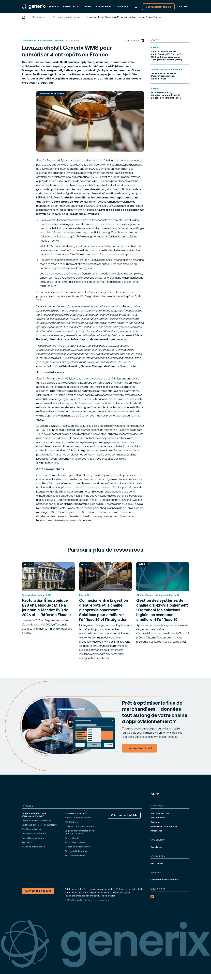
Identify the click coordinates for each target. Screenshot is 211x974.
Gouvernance (158, 817)
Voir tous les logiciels (124, 815)
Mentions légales (122, 892)
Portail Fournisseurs (75, 842)
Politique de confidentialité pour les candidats (88, 892)
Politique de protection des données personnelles (89, 889)
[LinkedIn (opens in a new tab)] (142, 40)
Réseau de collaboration (77, 846)
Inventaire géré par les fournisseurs (40, 824)
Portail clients (72, 838)
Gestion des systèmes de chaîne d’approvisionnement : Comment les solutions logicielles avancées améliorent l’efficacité (162, 610)
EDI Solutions (71, 822)
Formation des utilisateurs (164, 879)
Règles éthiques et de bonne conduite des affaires (90, 895)
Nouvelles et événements (164, 826)
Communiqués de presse (66, 17)
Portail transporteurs (33, 838)
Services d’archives (75, 855)
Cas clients (156, 847)
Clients (87, 6)
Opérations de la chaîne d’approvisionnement (34, 814)
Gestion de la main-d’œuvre (36, 820)
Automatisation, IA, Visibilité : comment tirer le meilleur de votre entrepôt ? (166, 95)
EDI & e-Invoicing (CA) (76, 813)
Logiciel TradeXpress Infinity (79, 826)
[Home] (23, 17)
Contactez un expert (158, 6)
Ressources (38, 17)
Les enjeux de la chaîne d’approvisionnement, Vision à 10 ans (163, 76)
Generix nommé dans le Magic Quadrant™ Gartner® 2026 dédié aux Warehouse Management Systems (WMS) (166, 55)
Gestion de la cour (31, 829)
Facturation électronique (78, 817)
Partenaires (156, 830)
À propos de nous (160, 813)
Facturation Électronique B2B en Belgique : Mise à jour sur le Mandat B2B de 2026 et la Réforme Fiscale (46, 607)
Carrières (155, 822)
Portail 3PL (27, 842)
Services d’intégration (76, 851)
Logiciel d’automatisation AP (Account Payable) (80, 832)
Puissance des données (34, 833)
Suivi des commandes (33, 846)
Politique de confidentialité (129, 889)
